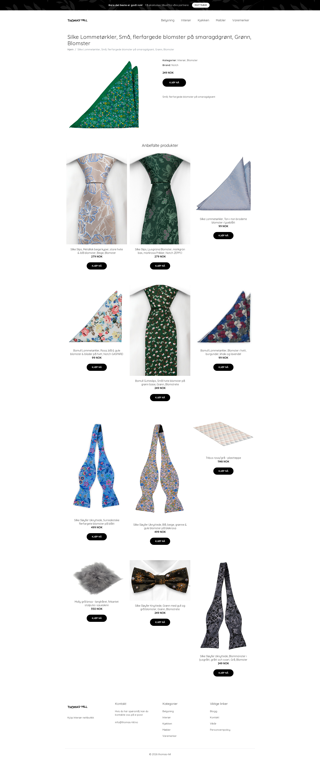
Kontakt (214, 717)
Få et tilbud (201, 5)
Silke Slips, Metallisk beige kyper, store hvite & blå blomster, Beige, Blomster (96, 251)
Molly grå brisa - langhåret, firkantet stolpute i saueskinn (97, 603)
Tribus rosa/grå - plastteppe (223, 458)
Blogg (213, 711)
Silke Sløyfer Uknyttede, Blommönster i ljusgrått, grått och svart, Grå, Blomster (223, 657)
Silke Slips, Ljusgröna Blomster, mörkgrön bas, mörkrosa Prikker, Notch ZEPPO (160, 251)
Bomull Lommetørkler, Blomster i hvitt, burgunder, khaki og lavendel (223, 352)
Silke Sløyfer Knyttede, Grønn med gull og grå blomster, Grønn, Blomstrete (160, 607)
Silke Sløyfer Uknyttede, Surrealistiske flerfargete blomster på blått (96, 521)
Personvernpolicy (220, 729)
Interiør (186, 20)
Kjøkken (203, 20)
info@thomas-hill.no (126, 722)
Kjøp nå (174, 82)
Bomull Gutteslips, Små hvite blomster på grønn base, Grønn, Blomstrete (160, 382)
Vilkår (213, 723)
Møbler (221, 20)
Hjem (71, 49)
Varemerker (240, 20)
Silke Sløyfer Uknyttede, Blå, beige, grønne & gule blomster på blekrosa (160, 526)
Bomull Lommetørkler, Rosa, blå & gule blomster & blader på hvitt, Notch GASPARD (96, 352)
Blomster (192, 60)
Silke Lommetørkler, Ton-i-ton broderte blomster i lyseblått (223, 220)
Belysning (167, 20)
